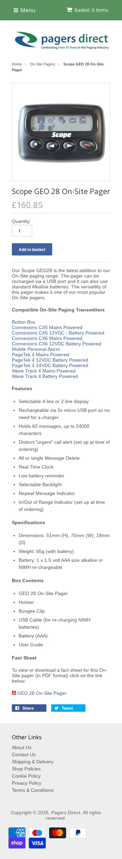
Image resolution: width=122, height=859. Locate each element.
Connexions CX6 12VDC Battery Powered (56, 343)
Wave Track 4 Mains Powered (44, 371)
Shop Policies (26, 768)
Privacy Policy (26, 783)
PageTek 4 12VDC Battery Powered (50, 360)
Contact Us (24, 754)
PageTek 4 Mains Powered (40, 354)
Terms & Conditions (33, 790)
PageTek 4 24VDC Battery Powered (50, 365)
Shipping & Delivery (33, 761)
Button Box (23, 322)
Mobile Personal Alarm (36, 349)
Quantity (21, 221)
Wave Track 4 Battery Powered (45, 376)
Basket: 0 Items (91, 10)
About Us (22, 747)
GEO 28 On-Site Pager (41, 693)
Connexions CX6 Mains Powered (47, 338)
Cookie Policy (26, 776)
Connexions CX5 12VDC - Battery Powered (58, 333)
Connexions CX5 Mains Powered (47, 327)
